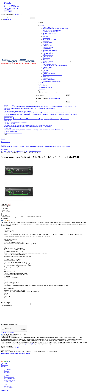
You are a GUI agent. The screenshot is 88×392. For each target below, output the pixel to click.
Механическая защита (49, 33)
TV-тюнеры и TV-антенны (32, 112)
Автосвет (45, 59)
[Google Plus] (9, 220)
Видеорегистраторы (49, 51)
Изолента (45, 70)
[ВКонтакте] (2, 220)
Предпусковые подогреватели (51, 81)
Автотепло (46, 62)
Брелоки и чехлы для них (50, 31)
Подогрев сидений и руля (18, 125)
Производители (8, 387)
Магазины (7, 372)
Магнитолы (46, 38)
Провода (45, 44)
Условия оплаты (9, 377)
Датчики (33, 108)
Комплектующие (48, 35)
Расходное (38, 151)
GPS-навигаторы (48, 55)
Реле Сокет (46, 76)
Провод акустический (41, 114)
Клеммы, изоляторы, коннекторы (52, 75)
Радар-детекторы (48, 53)
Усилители (46, 41)
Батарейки (51, 108)
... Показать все (47, 45)
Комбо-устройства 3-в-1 (50, 50)
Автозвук (45, 36)
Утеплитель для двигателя (34, 125)
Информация (4, 365)
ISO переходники (45, 112)
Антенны (21, 112)
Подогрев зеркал (47, 125)
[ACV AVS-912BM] (18, 179)
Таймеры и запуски (42, 108)
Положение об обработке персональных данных (15, 353)
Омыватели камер (48, 61)
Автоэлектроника (48, 47)
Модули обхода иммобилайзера (52, 30)
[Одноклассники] (5, 220)
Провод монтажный (49, 73)
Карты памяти (47, 48)
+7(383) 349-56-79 (18, 15)
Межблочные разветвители (69, 114)
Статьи (6, 384)
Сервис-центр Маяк (29, 343)
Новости (49, 87)
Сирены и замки (19, 108)
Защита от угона (48, 27)
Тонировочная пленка (49, 64)
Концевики (27, 108)
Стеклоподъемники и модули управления (55, 65)
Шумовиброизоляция (49, 79)
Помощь (3, 366)
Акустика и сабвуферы (49, 39)
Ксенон (24, 122)
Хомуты (45, 72)
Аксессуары (46, 58)
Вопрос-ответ (8, 386)
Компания (4, 363)
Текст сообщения (6, 305)
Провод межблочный (55, 114)
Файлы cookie (8, 381)
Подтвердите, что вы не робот (10, 324)
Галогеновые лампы (16, 122)
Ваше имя (4, 304)
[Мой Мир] (7, 220)
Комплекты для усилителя (17, 114)
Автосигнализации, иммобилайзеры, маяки (55, 28)
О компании (43, 87)
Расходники (46, 68)
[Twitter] (4, 220)
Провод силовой (30, 114)
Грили (16, 112)
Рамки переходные (56, 112)
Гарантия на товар (9, 380)
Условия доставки (9, 378)
